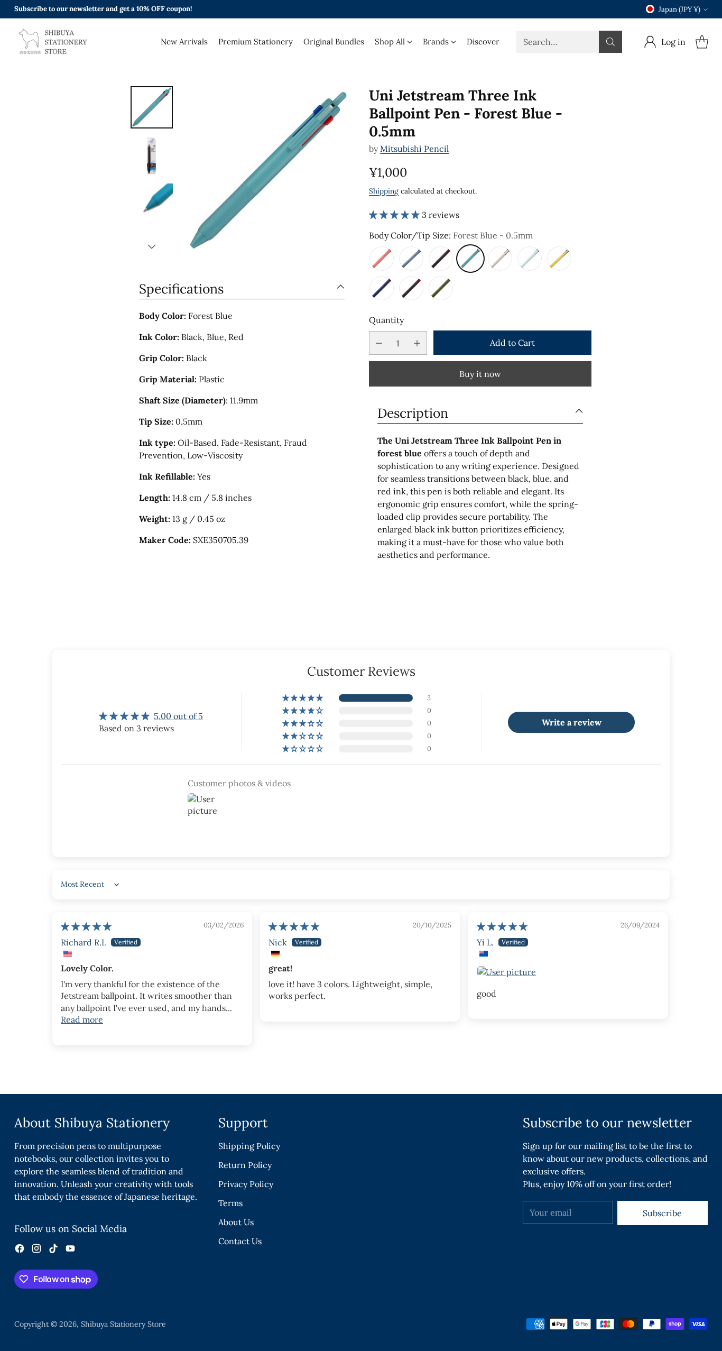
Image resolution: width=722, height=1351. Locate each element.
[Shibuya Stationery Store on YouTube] (70, 1250)
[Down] (152, 246)
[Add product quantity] (417, 343)
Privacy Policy (245, 1184)
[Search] (610, 42)
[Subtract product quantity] (378, 343)
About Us (236, 1222)
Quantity (386, 320)
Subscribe (662, 1213)
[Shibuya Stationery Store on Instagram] (36, 1250)
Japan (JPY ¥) (679, 9)
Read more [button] (82, 1019)
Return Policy (245, 1165)
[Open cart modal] (702, 42)
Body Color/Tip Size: (451, 235)
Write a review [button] (571, 722)
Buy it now (480, 374)
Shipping (384, 191)
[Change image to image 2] (152, 156)
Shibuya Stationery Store (123, 1324)
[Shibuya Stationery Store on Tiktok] (53, 1250)
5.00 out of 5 (178, 716)
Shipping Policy (249, 1146)
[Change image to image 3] (152, 204)
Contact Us (240, 1241)
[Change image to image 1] (152, 107)
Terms (230, 1203)
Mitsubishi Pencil (414, 148)
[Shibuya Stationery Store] (51, 42)
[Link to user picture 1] (568, 972)
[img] (86, 926)
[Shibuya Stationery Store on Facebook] (19, 1250)
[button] (395, 214)
